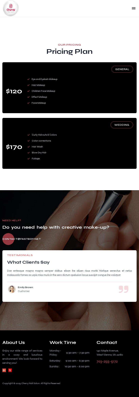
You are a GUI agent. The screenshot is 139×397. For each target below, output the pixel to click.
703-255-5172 (107, 361)
